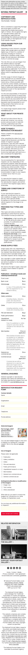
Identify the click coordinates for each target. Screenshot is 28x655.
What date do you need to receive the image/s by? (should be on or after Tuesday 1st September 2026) (13, 496)
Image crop (7, 485)
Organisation (5, 401)
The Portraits (5, 21)
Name (3, 395)
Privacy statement (8, 574)
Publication (6, 457)
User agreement (20, 574)
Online (5, 462)
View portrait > (5, 434)
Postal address (6, 417)
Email (2, 406)
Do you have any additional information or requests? (13, 504)
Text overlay (7, 487)
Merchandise (7, 472)
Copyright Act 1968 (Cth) (9, 35)
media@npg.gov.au (7, 110)
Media (19, 572)
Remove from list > (7, 436)
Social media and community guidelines (14, 575)
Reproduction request (19, 641)
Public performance (9, 467)
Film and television (9, 464)
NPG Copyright (14, 644)
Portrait (13, 21)
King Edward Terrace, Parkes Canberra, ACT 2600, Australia (14, 583)
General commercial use (11, 477)
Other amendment (9, 490)
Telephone (4, 411)
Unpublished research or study (13, 469)
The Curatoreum (18, 125)
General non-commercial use (12, 474)
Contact (14, 572)
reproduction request (18, 72)
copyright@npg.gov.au (17, 382)
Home (8, 572)
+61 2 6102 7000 (16, 586)
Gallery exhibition (8, 459)
